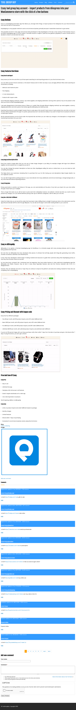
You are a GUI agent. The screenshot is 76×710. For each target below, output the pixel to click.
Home (36, 2)
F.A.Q (55, 2)
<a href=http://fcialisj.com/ (7, 493)
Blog (46, 2)
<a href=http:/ (4, 606)
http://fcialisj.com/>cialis (11, 497)
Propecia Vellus (4, 622)
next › (44, 651)
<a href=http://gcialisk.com (7, 574)
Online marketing (5, 426)
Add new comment (6, 478)
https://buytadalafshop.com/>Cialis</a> (15, 642)
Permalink (26, 489)
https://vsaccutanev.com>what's (14, 561)
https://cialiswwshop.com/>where (14, 594)
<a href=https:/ (4, 638)
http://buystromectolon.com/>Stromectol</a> (17, 610)
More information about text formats (62, 677)
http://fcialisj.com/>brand (12, 513)
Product (41, 2)
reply (2, 500)
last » (49, 651)
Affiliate (50, 2)
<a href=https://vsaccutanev (8, 558)
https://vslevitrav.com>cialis (12, 529)
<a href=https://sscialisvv (7, 541)
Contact (60, 2)
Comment (4, 665)
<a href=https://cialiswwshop (8, 590)
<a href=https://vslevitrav (7, 525)
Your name (4, 659)
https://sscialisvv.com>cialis (12, 545)
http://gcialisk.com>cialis (11, 578)
